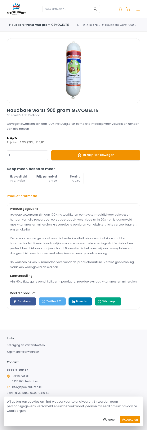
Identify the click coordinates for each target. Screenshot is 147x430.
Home (80, 25)
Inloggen (127, 19)
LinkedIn (81, 301)
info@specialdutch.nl (27, 387)
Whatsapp (109, 301)
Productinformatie (22, 196)
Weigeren (109, 419)
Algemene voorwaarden (23, 352)
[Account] (120, 9)
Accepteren (130, 419)
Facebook (24, 301)
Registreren (128, 24)
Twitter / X (53, 301)
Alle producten (98, 25)
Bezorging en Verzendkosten (26, 345)
